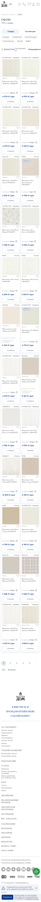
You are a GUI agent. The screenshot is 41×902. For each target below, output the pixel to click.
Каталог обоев (7, 740)
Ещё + (28, 41)
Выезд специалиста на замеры (9, 772)
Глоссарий (7, 850)
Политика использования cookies (16, 863)
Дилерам (6, 837)
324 (3, 670)
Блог (3, 782)
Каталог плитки (7, 730)
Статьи (3, 785)
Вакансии (6, 842)
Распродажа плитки (9, 753)
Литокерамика (7, 738)
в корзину (10, 101)
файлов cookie (32, 899)
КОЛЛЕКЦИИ (31, 37)
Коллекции (30, 31)
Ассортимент (8, 727)
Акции (3, 790)
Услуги (5, 766)
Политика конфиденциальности (15, 860)
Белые (20, 41)
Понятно (7, 897)
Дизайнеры (7, 795)
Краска (4, 743)
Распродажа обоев (8, 756)
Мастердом (10, 882)
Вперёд (11, 670)
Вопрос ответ (8, 846)
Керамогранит (6, 733)
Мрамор (4, 735)
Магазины (6, 833)
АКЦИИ (6, 37)
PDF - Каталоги (8, 819)
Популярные (8, 41)
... (36, 663)
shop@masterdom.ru (20, 711)
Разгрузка (5, 769)
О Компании (8, 824)
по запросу (11, 350)
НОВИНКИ (17, 37)
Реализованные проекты (10, 801)
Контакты (6, 828)
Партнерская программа (8, 808)
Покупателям (8, 761)
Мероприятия (6, 788)
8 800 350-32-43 (20, 707)
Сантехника (5, 746)
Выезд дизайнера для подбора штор (8, 777)
